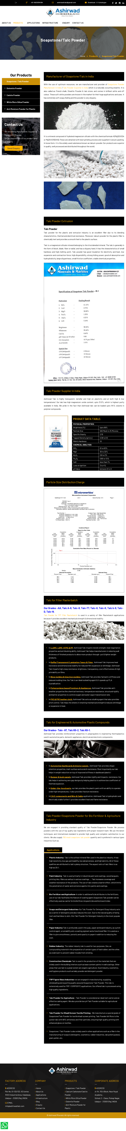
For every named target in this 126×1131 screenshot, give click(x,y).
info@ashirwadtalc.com (14, 1106)
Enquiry (66, 23)
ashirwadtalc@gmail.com (66, 2)
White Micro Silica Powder (18, 102)
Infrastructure (50, 23)
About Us (6, 23)
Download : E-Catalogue (97, 2)
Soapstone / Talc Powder (18, 81)
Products (18, 23)
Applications (33, 23)
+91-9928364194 (37, 2)
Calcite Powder (13, 95)
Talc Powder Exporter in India (75, 87)
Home (82, 56)
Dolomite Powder (14, 88)
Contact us (78, 23)
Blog (38, 1101)
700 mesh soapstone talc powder (77, 837)
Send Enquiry (13, 148)
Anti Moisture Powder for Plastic (21, 109)
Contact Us (40, 1108)
